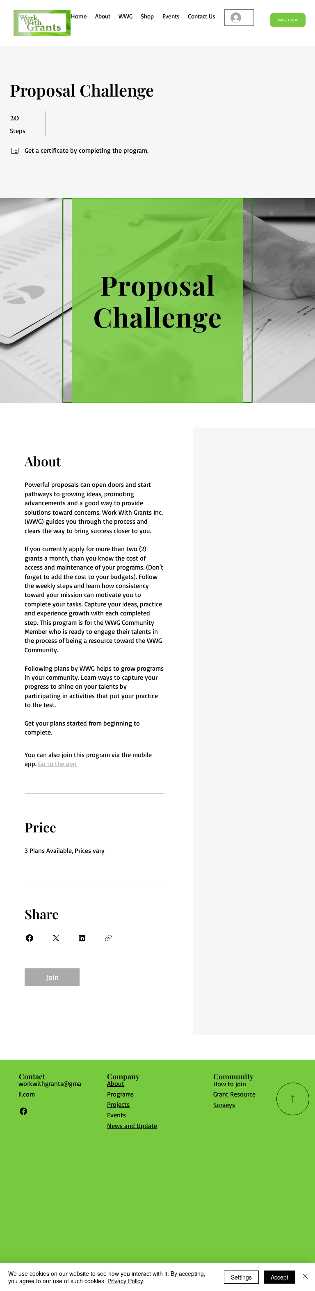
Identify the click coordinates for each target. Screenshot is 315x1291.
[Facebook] (23, 1111)
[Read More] (292, 1099)
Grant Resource (234, 1094)
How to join (229, 1084)
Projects (118, 1104)
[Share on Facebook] (29, 938)
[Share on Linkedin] (82, 938)
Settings (241, 1277)
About (115, 1083)
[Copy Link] (108, 938)
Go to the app (57, 764)
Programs (120, 1094)
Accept (279, 1277)
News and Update (132, 1125)
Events (116, 1115)
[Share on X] (56, 938)
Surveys (224, 1105)
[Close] (305, 1277)
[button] (125, 16)
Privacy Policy (125, 1281)
